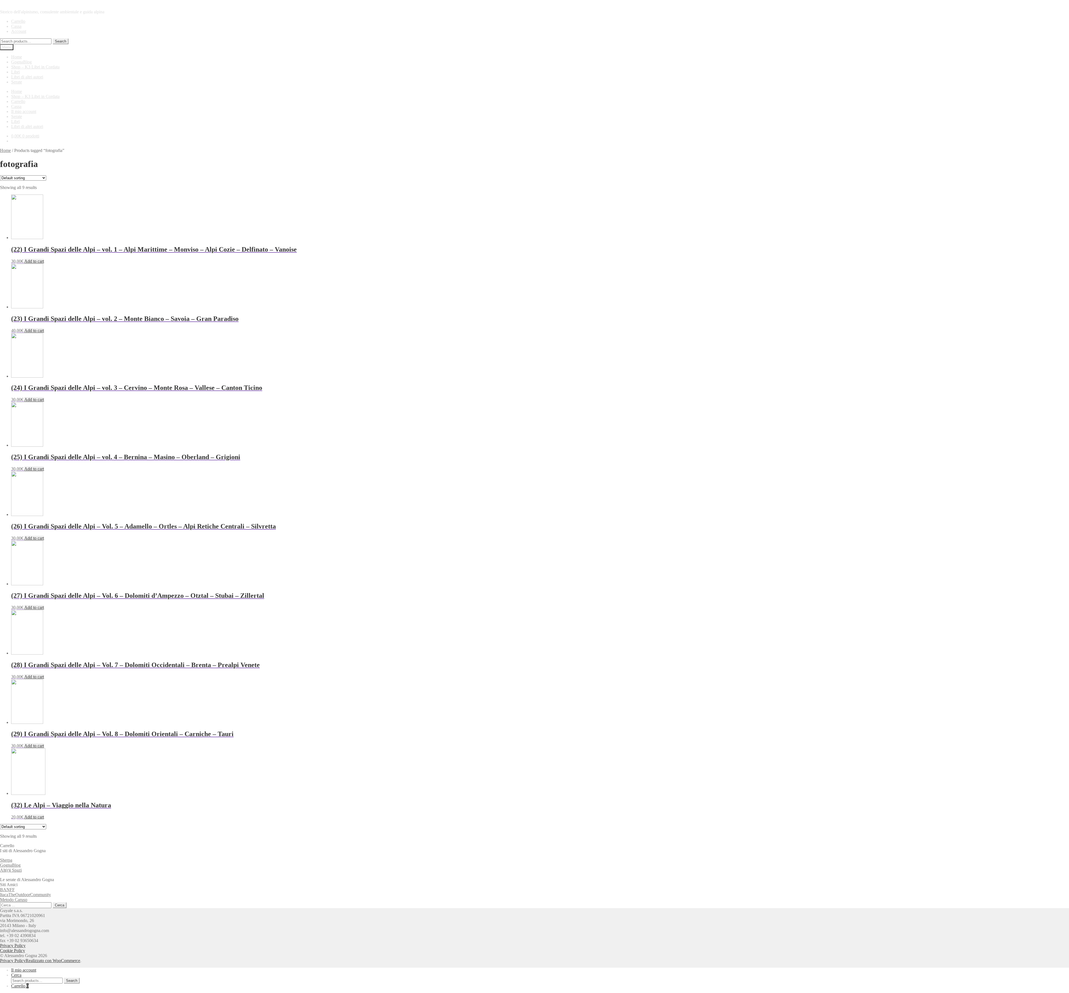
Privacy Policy (13, 945)
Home (16, 57)
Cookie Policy (12, 950)
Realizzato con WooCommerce (53, 960)
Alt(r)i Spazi (11, 870)
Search (60, 41)
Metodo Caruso (13, 899)
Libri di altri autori (27, 77)
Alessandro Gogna (16, 2)
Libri (15, 72)
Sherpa (6, 860)
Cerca (16, 975)
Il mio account (23, 111)
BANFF (7, 889)
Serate (16, 82)
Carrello (18, 21)
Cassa (16, 26)
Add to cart (34, 261)
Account (18, 31)
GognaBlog (21, 62)
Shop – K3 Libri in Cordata (35, 67)
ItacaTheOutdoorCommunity (25, 894)
